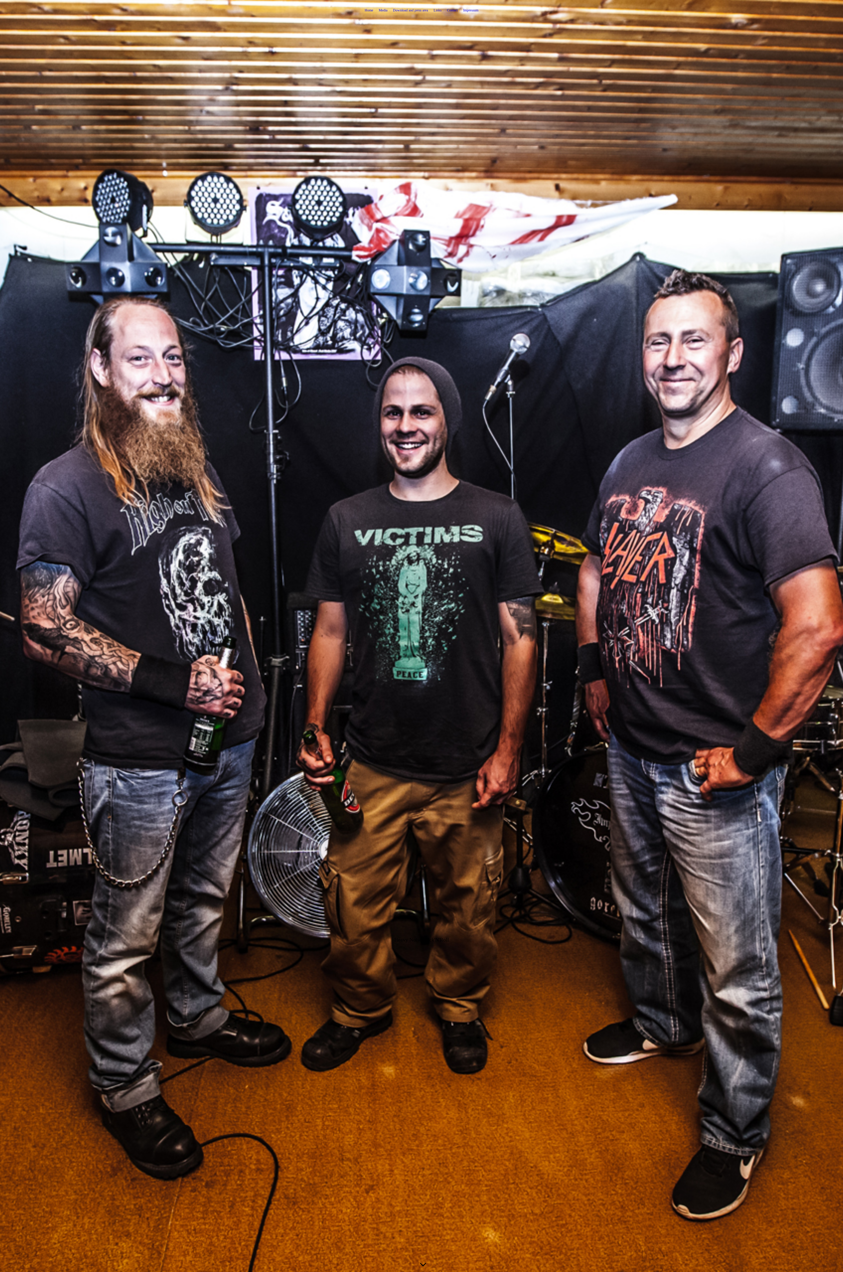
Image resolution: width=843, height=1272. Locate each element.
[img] (421, 636)
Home (369, 10)
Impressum (470, 10)
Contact (452, 10)
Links (437, 10)
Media (383, 10)
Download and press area (410, 10)
